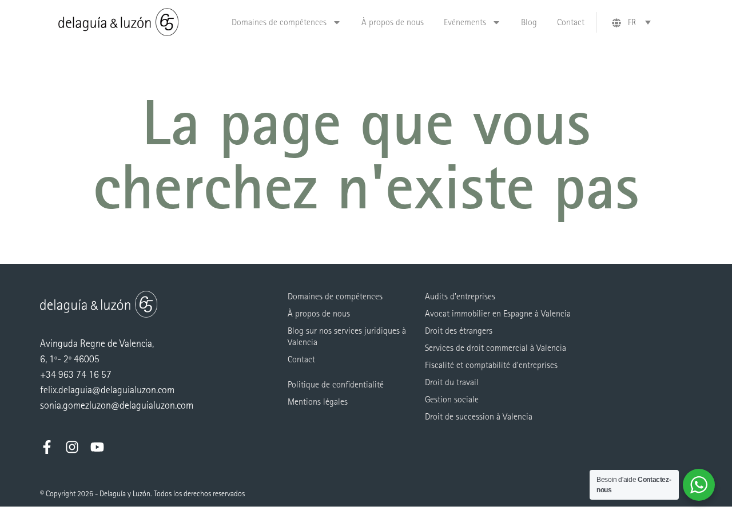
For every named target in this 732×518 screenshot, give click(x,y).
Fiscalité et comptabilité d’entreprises (491, 364)
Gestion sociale (452, 399)
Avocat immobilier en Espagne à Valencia (498, 313)
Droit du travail (452, 382)
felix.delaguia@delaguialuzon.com (107, 390)
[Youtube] (97, 447)
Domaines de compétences (279, 22)
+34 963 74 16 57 (76, 375)
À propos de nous (392, 22)
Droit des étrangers (458, 330)
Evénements (465, 22)
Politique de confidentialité (336, 384)
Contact (570, 22)
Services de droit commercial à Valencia (495, 347)
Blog (529, 22)
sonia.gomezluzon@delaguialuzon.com (116, 406)
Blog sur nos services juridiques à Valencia (347, 336)
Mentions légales (318, 401)
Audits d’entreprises (460, 296)
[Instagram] (72, 447)
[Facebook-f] (47, 447)
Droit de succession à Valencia (478, 416)
